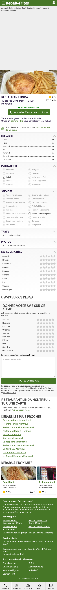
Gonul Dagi (8, 482)
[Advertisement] (28, 41)
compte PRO (17, 121)
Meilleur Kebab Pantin (39, 526)
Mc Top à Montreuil (12, 434)
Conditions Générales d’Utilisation (40, 388)
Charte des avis (9, 393)
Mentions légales (11, 570)
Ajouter (51, 588)
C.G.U (31, 563)
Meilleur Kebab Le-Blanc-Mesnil (37, 521)
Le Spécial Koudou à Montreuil (18, 456)
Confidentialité (35, 566)
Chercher (5, 588)
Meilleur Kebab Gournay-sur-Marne (13, 521)
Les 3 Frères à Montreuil (14, 452)
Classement (28, 588)
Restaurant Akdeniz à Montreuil (18, 445)
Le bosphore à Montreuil (15, 441)
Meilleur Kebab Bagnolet (15, 532)
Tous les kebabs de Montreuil (17, 420)
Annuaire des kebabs (18, 3)
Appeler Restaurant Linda (31, 112)
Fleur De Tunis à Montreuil (15, 424)
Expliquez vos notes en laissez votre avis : (18, 355)
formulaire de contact (13, 554)
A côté (39, 588)
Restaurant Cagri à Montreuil (17, 431)
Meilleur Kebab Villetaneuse (10, 527)
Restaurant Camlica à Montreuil (18, 427)
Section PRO (9, 574)
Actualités (17, 588)
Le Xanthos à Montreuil (14, 449)
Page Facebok (10, 563)
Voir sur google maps (21, 410)
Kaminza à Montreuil (13, 438)
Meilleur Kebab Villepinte (40, 532)
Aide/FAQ (33, 570)
